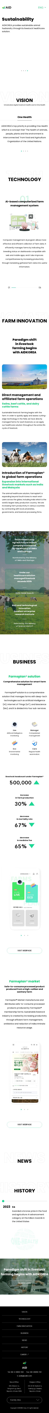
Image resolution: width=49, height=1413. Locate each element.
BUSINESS (24, 1333)
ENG (40, 7)
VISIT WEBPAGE (24, 950)
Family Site (15, 1400)
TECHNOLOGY (24, 1319)
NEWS (24, 1340)
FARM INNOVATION (24, 1326)
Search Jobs (24, 1283)
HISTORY (24, 1347)
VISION (24, 1312)
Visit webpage (24, 1124)
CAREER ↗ (24, 1354)
